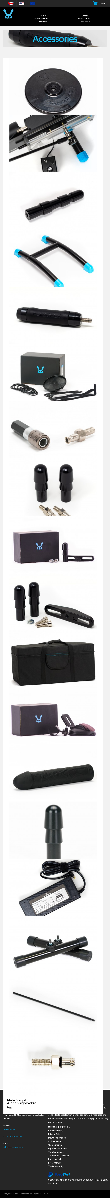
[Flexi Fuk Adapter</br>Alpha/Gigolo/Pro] (53, 316)
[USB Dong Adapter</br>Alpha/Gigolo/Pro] (53, 377)
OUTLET (86, 16)
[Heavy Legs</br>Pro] (53, 949)
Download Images (57, 1138)
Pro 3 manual (54, 1159)
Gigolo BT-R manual (58, 1148)
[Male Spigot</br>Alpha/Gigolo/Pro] (53, 1063)
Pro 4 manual (54, 1163)
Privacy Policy (55, 1134)
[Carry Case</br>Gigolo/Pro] (53, 663)
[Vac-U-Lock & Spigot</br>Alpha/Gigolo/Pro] (53, 491)
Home (43, 16)
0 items (103, 3)
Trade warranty (55, 1166)
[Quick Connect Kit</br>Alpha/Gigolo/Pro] (53, 434)
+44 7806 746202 (14, 1136)
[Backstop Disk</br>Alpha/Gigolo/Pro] (53, 91)
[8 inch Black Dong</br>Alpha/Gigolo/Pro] (53, 777)
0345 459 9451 (9, 1129)
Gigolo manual (55, 1145)
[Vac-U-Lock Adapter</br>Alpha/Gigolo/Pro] (53, 834)
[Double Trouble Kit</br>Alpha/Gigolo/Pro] (53, 606)
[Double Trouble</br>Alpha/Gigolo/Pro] (53, 548)
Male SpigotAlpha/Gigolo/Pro (21, 1101)
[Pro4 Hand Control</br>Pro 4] (53, 148)
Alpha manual (54, 1141)
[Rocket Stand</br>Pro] (53, 262)
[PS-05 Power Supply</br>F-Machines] (53, 891)
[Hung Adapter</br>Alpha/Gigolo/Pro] (53, 205)
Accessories (84, 18)
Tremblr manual (56, 1152)
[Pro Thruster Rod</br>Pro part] (53, 1006)
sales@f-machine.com (13, 1147)
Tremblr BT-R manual (58, 1156)
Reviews (43, 21)
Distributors (86, 21)
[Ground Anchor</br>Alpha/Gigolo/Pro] (53, 720)
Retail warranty (55, 1131)
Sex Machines (41, 18)
